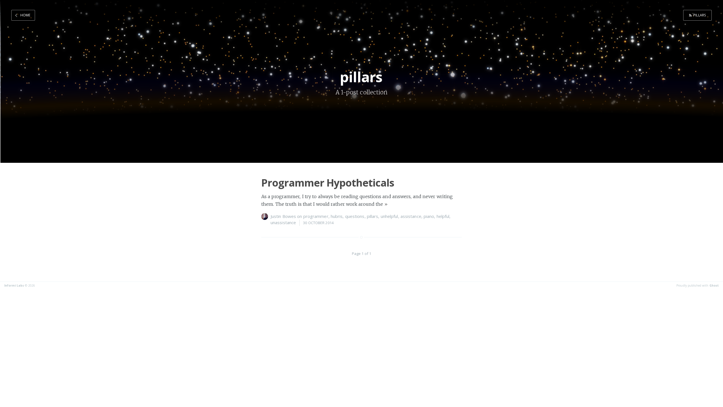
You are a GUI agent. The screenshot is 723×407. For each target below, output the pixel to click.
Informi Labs (14, 285)
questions (355, 216)
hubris (337, 216)
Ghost (714, 285)
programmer (315, 216)
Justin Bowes (283, 216)
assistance (410, 216)
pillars (699, 15)
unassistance (283, 222)
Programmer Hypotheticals (327, 183)
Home (25, 15)
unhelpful (389, 216)
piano (429, 216)
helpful (443, 216)
